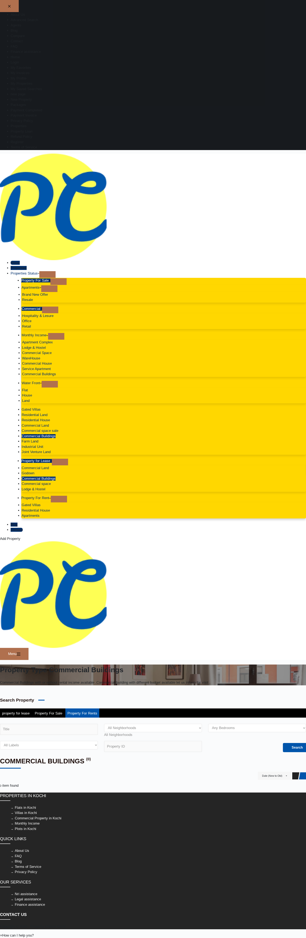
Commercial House (37, 363)
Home (15, 263)
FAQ (18, 856)
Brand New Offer (35, 295)
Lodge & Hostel (34, 348)
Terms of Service (28, 867)
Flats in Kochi (25, 808)
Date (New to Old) (272, 775)
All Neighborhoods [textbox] (118, 735)
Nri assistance (26, 894)
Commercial (31, 309)
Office (26, 321)
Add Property (10, 539)
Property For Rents (82, 713)
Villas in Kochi (26, 813)
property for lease (16, 713)
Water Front (31, 383)
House (27, 395)
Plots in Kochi (25, 829)
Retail (26, 326)
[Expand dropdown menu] (47, 274)
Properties (19, 268)
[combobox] (118, 735)
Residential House (36, 420)
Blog (14, 525)
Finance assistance (30, 905)
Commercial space (36, 484)
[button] (17, 935)
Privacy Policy (26, 872)
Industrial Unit (32, 447)
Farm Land (30, 441)
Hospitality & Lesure (37, 316)
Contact (17, 530)
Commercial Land (35, 425)
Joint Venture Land (36, 452)
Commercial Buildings (39, 374)
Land (26, 401)
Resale (27, 300)
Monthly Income (34, 335)
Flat (25, 390)
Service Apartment (36, 369)
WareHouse (31, 358)
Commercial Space (37, 353)
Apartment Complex (37, 342)
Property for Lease (35, 461)
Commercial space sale (40, 431)
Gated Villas (31, 409)
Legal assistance (28, 899)
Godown (28, 473)
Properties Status (24, 273)
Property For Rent (35, 498)
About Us (22, 851)
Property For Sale (35, 280)
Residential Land (34, 415)
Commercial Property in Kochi (38, 818)
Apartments (31, 287)
